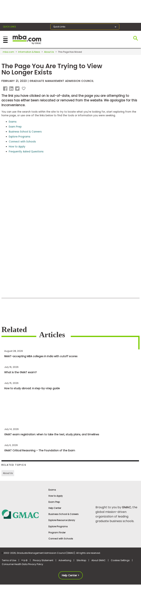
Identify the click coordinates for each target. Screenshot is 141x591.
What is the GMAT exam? (20, 372)
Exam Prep (15, 126)
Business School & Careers (25, 131)
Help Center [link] (54, 508)
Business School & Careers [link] (63, 514)
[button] (6, 88)
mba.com (8, 51)
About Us (49, 51)
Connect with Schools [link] (60, 538)
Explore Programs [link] (58, 526)
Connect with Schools (22, 141)
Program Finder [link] (57, 532)
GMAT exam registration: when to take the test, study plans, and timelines (51, 434)
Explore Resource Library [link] (61, 520)
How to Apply (17, 146)
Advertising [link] (65, 560)
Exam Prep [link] (54, 501)
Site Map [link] (81, 560)
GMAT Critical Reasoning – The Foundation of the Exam (39, 450)
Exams (13, 121)
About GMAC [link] (98, 560)
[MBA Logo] (27, 39)
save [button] (24, 88)
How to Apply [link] (55, 495)
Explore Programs (19, 136)
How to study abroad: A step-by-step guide (32, 388)
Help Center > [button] (70, 575)
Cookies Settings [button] (120, 560)
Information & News (29, 51)
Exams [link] (52, 489)
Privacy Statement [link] (43, 560)
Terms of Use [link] (9, 560)
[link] (23, 513)
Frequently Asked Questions (26, 151)
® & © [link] (24, 560)
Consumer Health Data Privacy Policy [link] (22, 564)
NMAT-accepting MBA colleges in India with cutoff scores (40, 356)
